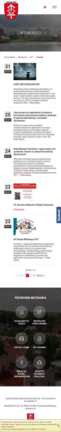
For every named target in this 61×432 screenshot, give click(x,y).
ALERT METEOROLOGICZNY (26, 84)
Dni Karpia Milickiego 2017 (26, 239)
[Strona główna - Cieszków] (11, 10)
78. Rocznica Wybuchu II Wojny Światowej (33, 204)
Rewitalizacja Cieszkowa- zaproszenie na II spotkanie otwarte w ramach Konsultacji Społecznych (34, 152)
